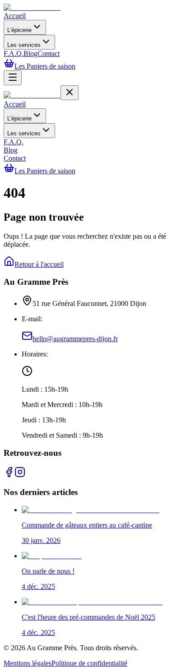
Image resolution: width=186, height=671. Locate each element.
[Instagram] (19, 475)
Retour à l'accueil (39, 264)
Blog (30, 53)
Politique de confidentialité (89, 663)
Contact (48, 53)
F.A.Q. (13, 53)
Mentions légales (27, 663)
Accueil (15, 15)
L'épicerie (19, 30)
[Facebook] (9, 475)
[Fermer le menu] (69, 92)
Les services (24, 45)
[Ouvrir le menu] (13, 77)
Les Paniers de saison (44, 66)
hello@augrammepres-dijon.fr (75, 338)
